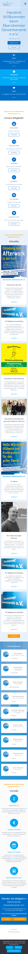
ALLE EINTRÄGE (14, 636)
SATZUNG (6, 919)
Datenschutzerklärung (14, 931)
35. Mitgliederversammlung (14, 321)
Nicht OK (18, 947)
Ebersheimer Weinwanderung (14, 379)
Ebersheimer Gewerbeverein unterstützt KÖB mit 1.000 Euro (14, 420)
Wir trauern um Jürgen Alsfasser (14, 537)
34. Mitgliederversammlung (14, 573)
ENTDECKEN (14, 134)
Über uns (14, 47)
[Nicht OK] (26, 947)
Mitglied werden (14, 42)
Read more (14, 301)
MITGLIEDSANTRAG (19, 919)
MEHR (14, 66)
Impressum (14, 929)
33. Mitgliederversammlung (14, 612)
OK (9, 947)
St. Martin (14, 481)
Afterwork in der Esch (14, 285)
